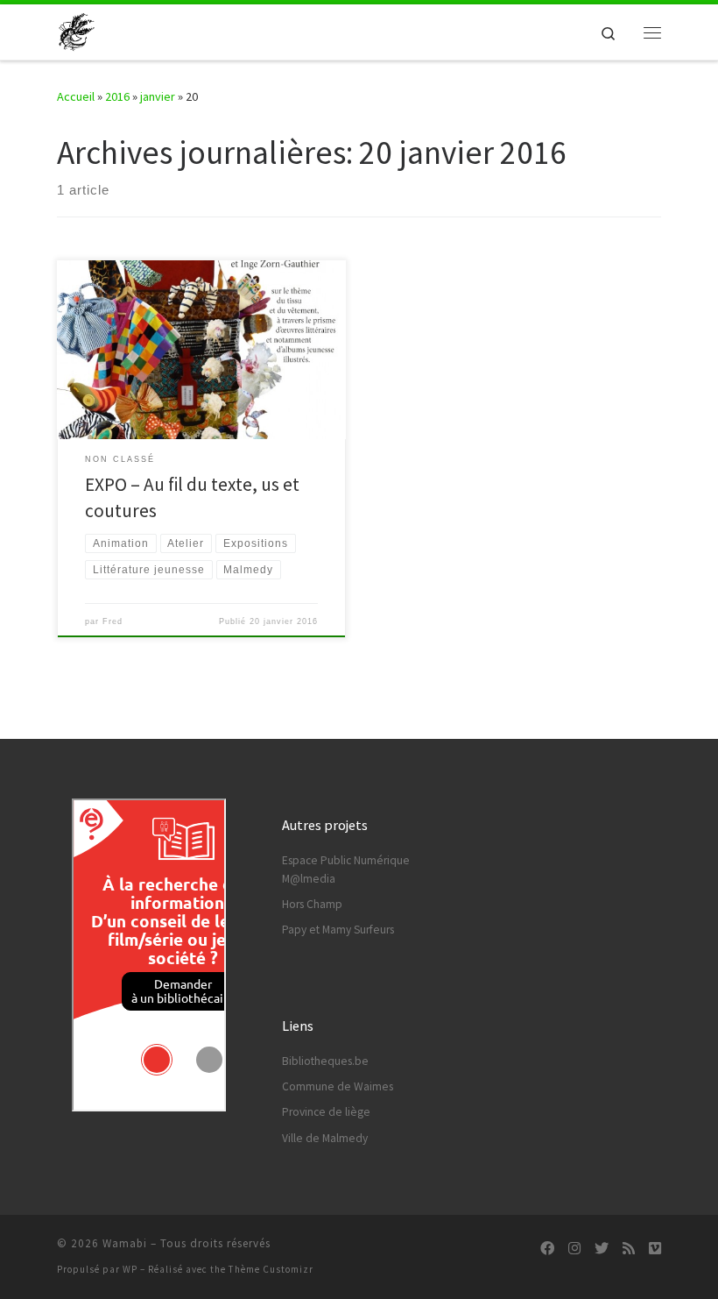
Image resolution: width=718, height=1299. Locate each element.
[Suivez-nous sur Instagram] (574, 1249)
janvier (157, 96)
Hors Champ (312, 904)
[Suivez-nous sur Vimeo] (655, 1249)
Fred (112, 621)
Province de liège (326, 1111)
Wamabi (124, 1243)
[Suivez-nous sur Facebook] (547, 1249)
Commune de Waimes (337, 1086)
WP (130, 1269)
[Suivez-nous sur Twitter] (602, 1249)
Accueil (76, 96)
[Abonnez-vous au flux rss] (629, 1249)
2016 (117, 96)
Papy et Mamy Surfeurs (338, 929)
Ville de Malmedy (325, 1138)
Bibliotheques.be (325, 1061)
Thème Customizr (271, 1269)
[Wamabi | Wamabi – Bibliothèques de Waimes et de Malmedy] (76, 30)
